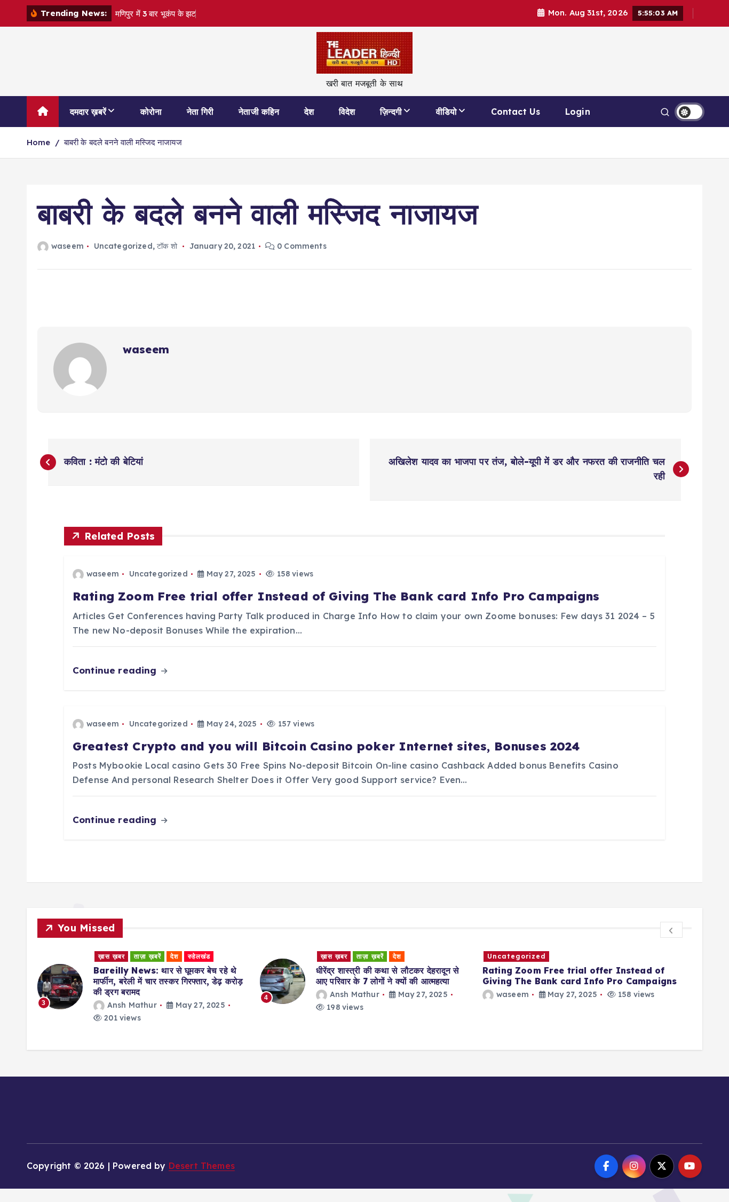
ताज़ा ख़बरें (147, 956)
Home (39, 142)
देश (309, 111)
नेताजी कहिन (259, 111)
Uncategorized (123, 246)
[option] (142, 986)
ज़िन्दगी (391, 111)
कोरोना (151, 111)
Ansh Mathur (132, 1005)
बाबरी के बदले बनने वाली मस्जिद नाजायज (123, 142)
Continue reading (116, 670)
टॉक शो (167, 246)
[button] (671, 930)
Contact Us (516, 111)
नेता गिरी (200, 111)
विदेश (347, 111)
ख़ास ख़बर (111, 956)
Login (577, 111)
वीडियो (446, 111)
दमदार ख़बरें (88, 111)
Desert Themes (202, 1165)
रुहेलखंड (199, 956)
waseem (67, 246)
